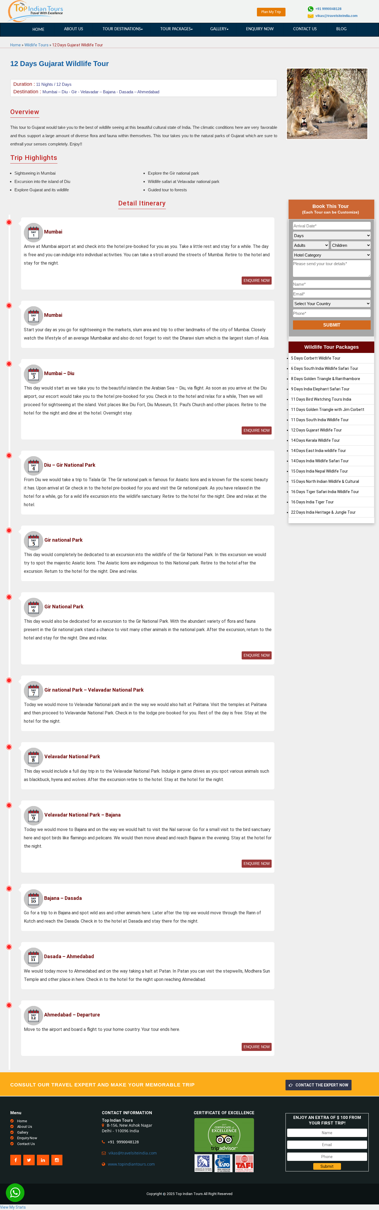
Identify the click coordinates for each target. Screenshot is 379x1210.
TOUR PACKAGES (175, 29)
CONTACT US (305, 29)
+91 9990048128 (328, 9)
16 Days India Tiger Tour (312, 502)
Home (15, 45)
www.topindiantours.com (131, 1164)
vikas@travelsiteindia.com (336, 16)
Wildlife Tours (36, 45)
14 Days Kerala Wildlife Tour (315, 440)
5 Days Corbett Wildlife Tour (315, 358)
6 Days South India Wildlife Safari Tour (324, 368)
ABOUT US (73, 29)
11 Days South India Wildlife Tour (320, 420)
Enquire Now (257, 280)
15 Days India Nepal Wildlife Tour (319, 471)
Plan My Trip (271, 12)
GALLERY (218, 29)
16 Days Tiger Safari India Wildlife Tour (325, 491)
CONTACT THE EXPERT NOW (321, 1085)
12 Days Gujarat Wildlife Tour (316, 430)
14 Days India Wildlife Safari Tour (320, 461)
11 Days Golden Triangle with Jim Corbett (327, 409)
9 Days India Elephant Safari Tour (320, 389)
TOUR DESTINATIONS (122, 29)
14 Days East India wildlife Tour (318, 450)
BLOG (341, 29)
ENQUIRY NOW (260, 29)
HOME (38, 29)
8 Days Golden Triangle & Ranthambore (325, 378)
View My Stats (13, 1207)
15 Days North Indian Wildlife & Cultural (325, 481)
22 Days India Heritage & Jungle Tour (323, 512)
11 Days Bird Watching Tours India (321, 399)
